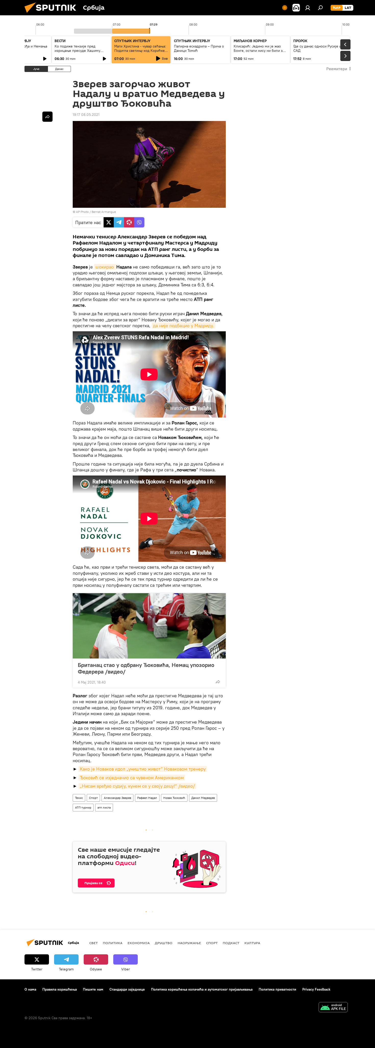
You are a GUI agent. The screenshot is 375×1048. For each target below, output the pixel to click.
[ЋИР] (337, 8)
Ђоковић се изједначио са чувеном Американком (132, 778)
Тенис (79, 798)
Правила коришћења (59, 989)
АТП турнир (83, 807)
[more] (218, 682)
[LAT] (348, 8)
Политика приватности (277, 989)
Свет (93, 943)
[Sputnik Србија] (52, 14)
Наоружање (189, 943)
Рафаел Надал (147, 798)
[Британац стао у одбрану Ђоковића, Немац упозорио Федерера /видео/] (149, 626)
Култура (252, 943)
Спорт (93, 798)
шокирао (105, 267)
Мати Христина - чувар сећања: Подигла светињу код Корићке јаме (140, 50)
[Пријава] (308, 8)
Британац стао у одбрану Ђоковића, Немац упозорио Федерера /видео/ (146, 668)
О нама (30, 989)
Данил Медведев (203, 798)
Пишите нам (93, 989)
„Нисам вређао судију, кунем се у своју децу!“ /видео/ (137, 786)
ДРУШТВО (163, 943)
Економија (139, 943)
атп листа (104, 807)
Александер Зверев (117, 798)
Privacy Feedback (316, 989)
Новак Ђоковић (174, 798)
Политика (112, 943)
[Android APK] (333, 1008)
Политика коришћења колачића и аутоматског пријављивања (202, 989)
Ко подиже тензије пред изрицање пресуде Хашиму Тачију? (77, 50)
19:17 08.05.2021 (86, 114)
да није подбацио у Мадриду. (183, 325)
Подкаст (231, 943)
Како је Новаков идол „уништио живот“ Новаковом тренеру (143, 769)
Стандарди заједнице (127, 989)
